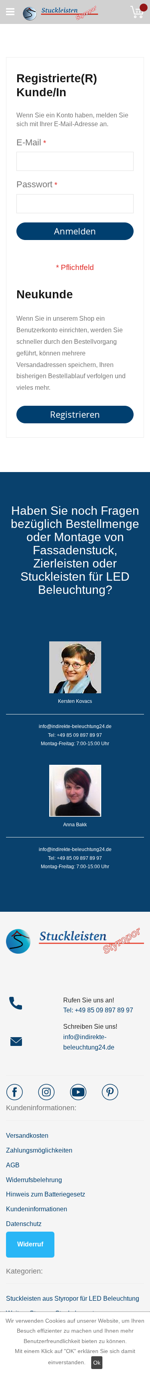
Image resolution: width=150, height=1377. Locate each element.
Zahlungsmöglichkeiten (39, 1150)
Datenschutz (24, 1223)
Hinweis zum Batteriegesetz (45, 1194)
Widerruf (30, 1244)
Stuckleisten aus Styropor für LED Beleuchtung (72, 1298)
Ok (96, 1362)
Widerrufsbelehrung (34, 1180)
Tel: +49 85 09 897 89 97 (98, 1010)
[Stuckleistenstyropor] (57, 12)
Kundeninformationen (36, 1209)
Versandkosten (27, 1135)
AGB (13, 1165)
